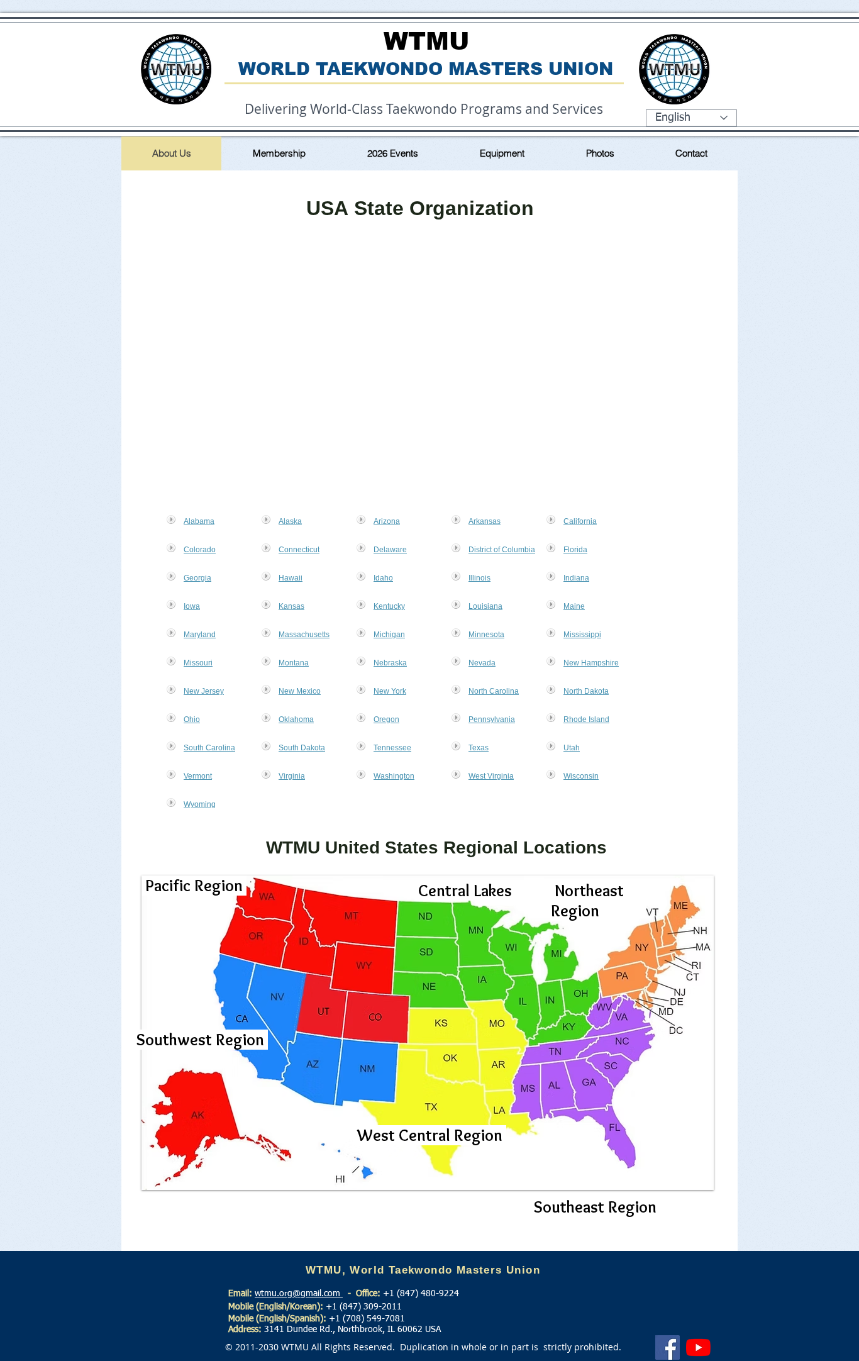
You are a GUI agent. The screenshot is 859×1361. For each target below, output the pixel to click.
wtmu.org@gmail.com (299, 1293)
